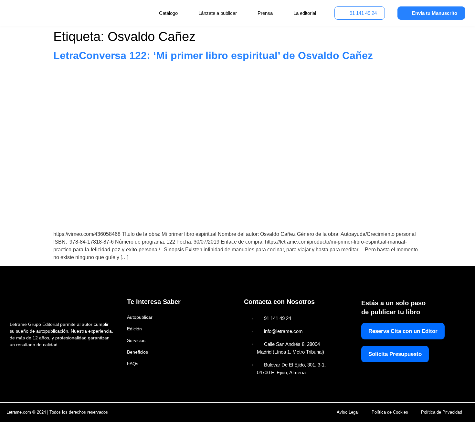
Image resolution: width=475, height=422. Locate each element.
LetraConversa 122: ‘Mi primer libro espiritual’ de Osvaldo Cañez (213, 55)
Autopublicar (140, 317)
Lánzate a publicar (217, 13)
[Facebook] (14, 359)
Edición (134, 328)
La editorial (304, 13)
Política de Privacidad (441, 412)
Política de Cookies (390, 412)
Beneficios (137, 352)
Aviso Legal (348, 412)
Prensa (265, 13)
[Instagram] (28, 359)
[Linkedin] (41, 359)
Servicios (136, 340)
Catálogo (168, 13)
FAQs (132, 363)
